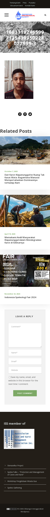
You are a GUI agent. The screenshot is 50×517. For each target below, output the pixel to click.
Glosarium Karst (16, 5)
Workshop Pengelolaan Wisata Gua (22, 481)
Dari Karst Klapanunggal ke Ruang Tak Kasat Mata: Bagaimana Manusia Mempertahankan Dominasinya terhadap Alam (24, 178)
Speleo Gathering (14, 487)
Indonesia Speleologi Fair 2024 (20, 297)
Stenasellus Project (15, 465)
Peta (24, 3)
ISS (18, 509)
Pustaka (32, 3)
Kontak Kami (30, 5)
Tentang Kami (15, 3)
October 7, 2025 (11, 171)
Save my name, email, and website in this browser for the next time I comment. (23, 380)
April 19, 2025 (9, 234)
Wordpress (25, 511)
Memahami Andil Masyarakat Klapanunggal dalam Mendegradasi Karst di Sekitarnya (22, 240)
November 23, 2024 (12, 294)
